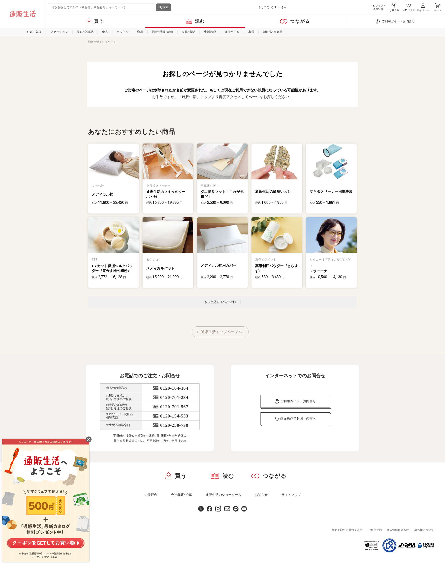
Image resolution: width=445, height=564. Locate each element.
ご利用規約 (375, 530)
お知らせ (261, 495)
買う (99, 21)
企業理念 (150, 495)
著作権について (424, 530)
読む (200, 21)
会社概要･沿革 (181, 495)
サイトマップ (291, 495)
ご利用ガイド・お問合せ (398, 21)
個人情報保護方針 (398, 530)
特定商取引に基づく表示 (347, 530)
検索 (165, 7)
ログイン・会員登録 (379, 7)
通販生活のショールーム (223, 495)
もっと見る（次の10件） (221, 302)
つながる (300, 21)
